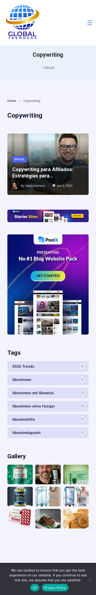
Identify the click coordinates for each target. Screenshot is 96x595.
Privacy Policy (55, 588)
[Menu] (89, 22)
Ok (35, 588)
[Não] (89, 579)
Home (11, 101)
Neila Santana (35, 186)
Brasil (19, 159)
